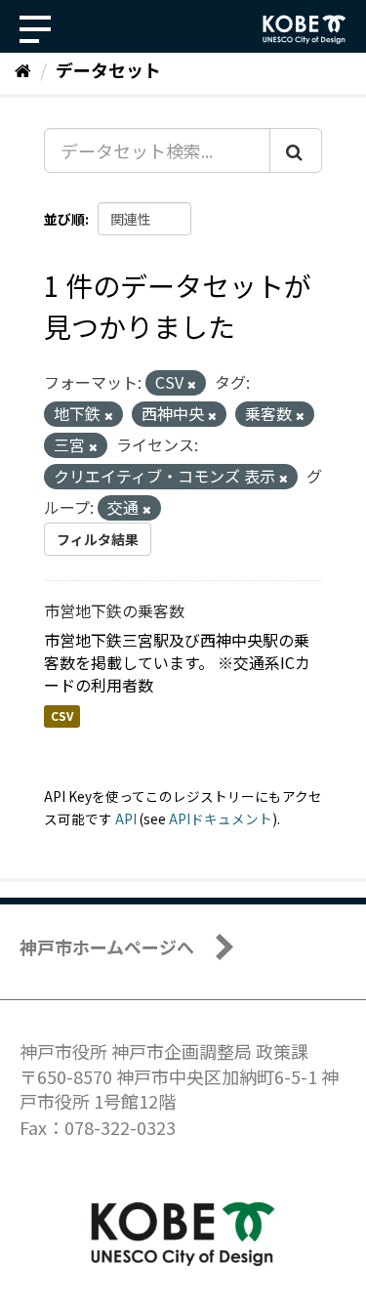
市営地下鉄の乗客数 (114, 610)
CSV (62, 715)
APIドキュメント (220, 818)
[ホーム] (23, 69)
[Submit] (295, 150)
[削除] (191, 384)
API (126, 818)
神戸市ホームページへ (107, 946)
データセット (108, 69)
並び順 (64, 219)
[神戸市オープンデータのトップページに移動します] (304, 29)
